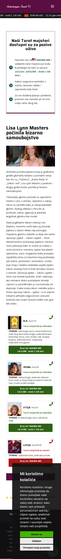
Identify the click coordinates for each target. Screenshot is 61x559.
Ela (25, 319)
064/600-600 (43, 59)
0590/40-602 (44, 15)
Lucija (27, 443)
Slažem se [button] (36, 534)
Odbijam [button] (36, 541)
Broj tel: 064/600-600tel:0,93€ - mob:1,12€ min (30, 348)
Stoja (26, 405)
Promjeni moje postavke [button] (36, 547)
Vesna (27, 365)
